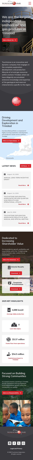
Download (14, 273)
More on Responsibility (11, 393)
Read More (22, 185)
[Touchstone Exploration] (11, 4)
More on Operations (10, 141)
